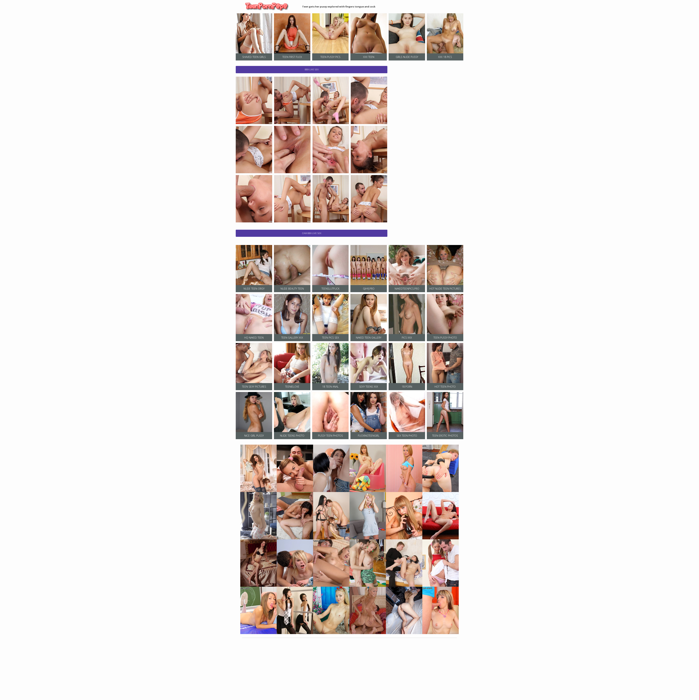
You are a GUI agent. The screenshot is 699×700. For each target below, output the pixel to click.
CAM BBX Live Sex (311, 233)
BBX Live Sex (312, 69)
